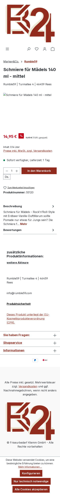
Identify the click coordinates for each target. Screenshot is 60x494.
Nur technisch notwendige (31, 481)
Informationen (13, 350)
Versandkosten (27, 386)
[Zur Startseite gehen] (30, 23)
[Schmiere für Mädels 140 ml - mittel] (30, 112)
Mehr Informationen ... (30, 466)
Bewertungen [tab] (12, 230)
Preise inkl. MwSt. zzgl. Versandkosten (27, 150)
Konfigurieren (31, 473)
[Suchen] (29, 48)
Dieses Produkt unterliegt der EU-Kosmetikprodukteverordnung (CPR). (28, 318)
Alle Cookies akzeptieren (31, 489)
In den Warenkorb (39, 170)
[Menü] (7, 48)
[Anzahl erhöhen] (16, 170)
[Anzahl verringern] (6, 170)
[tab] (29, 215)
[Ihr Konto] (45, 48)
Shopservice (12, 342)
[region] (30, 112)
